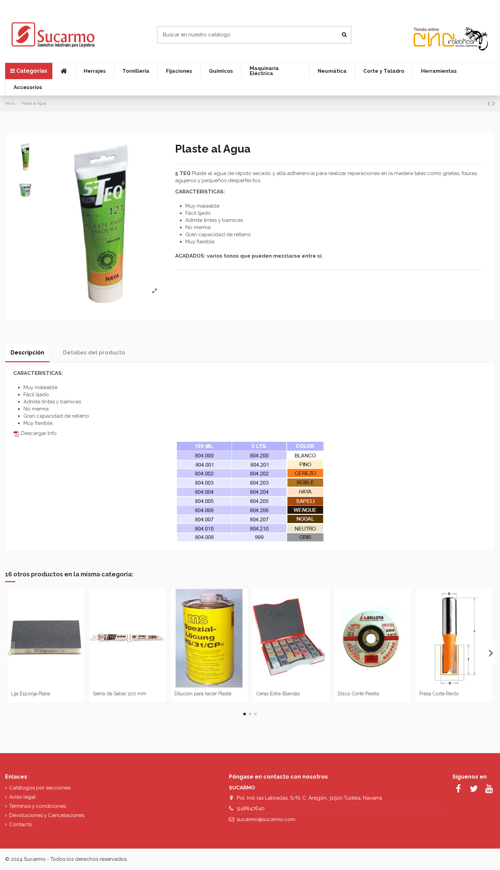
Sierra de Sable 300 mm (119, 693)
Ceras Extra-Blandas (278, 693)
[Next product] (493, 103)
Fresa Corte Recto (439, 693)
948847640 (251, 808)
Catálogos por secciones (39, 788)
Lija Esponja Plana (30, 693)
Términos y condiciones (37, 806)
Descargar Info (38, 433)
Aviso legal (22, 797)
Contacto (20, 824)
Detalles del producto (94, 352)
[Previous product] (489, 103)
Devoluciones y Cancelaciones (46, 815)
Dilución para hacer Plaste (202, 693)
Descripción (27, 352)
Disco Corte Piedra (358, 693)
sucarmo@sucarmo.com (266, 819)
